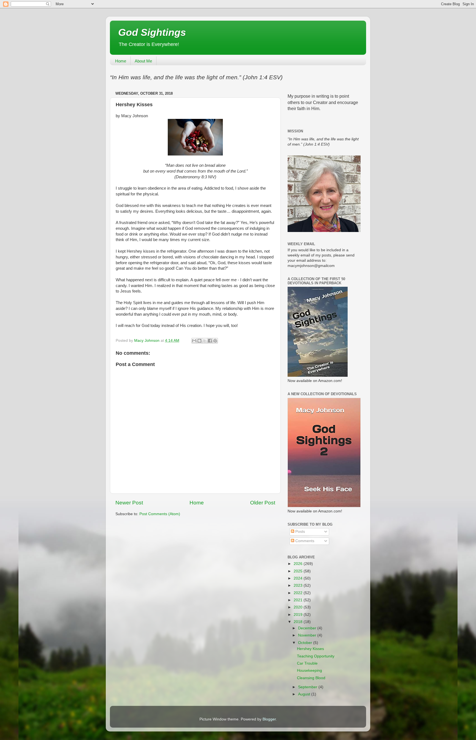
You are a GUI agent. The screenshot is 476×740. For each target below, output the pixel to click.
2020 (299, 607)
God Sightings (152, 32)
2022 (299, 593)
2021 (299, 600)
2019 (299, 615)
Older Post (262, 503)
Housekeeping (309, 670)
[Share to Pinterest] (215, 340)
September (308, 687)
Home (120, 61)
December (307, 628)
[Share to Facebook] (210, 340)
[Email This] (194, 340)
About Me (143, 61)
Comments (304, 541)
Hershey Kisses (310, 649)
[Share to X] (204, 340)
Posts (299, 531)
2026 (299, 564)
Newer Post (129, 503)
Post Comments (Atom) (159, 514)
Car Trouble (307, 663)
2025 (299, 571)
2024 (299, 578)
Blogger (269, 719)
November (307, 635)
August (304, 694)
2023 (299, 585)
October (305, 643)
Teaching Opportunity (315, 656)
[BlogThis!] (199, 340)
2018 (299, 622)
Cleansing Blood (311, 678)
